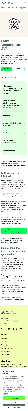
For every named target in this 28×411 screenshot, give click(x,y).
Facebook (1, 329)
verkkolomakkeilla (19, 300)
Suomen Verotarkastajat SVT (16, 9)
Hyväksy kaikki (14, 398)
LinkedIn (13, 329)
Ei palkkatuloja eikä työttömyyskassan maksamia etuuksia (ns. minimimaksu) (10, 104)
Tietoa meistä (10, 7)
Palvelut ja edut (6, 345)
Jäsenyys (4, 338)
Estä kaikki (14, 403)
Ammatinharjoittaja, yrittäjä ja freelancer (12, 124)
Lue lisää (5, 393)
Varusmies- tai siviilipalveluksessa (9, 141)
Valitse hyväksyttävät (14, 407)
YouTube (21, 328)
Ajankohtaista (5, 351)
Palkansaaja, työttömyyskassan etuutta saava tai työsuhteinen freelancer (12, 89)
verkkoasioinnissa (6, 300)
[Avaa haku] (19, 3)
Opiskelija (6, 115)
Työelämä (4, 342)
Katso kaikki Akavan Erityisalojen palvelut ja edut (14, 231)
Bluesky (9, 329)
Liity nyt (6, 68)
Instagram (17, 329)
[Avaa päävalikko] (25, 3)
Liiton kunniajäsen (9, 150)
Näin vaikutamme (6, 348)
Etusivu (3, 7)
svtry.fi (19, 68)
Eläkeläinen (6, 133)
